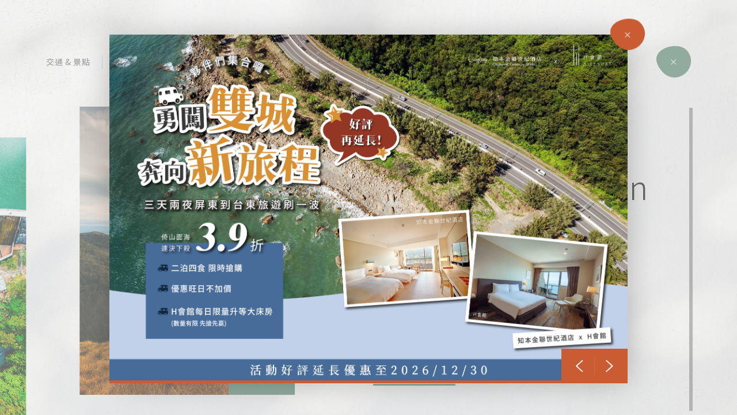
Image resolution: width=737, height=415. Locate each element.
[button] (579, 366)
